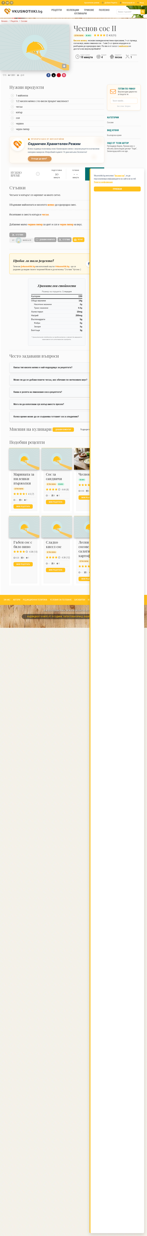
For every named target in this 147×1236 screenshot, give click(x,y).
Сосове (110, 122)
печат (80, 240)
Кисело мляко (80, 40)
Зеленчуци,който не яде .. (118, 151)
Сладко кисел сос (53, 544)
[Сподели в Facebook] (48, 75)
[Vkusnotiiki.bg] (11, 3)
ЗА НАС (7, 599)
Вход (141, 3)
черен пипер (66, 224)
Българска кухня (114, 135)
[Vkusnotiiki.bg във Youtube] (7, 3)
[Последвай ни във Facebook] (89, 264)
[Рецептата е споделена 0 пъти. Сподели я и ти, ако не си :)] (18, 75)
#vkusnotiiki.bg (62, 266)
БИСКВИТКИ (79, 599)
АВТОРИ (16, 599)
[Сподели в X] (54, 75)
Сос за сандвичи (54, 476)
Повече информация (103, 182)
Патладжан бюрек (114, 146)
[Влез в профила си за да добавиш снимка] (64, 66)
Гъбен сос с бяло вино (22, 544)
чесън (45, 214)
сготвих (19, 235)
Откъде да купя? (39, 159)
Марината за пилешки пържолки (23, 478)
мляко (51, 204)
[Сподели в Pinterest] (59, 75)
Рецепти (56, 9)
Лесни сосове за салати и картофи (86, 549)
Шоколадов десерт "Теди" (125, 148)
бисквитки (119, 175)
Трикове (89, 9)
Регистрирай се (128, 3)
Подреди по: (85, 429)
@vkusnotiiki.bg (28, 266)
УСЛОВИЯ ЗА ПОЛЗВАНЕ (61, 599)
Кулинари (80, 13)
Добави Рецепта (110, 3)
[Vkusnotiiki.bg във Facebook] (3, 3)
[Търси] (143, 11)
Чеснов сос (87, 474)
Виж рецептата (23, 506)
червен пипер (35, 224)
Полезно (104, 9)
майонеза (123, 46)
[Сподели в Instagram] (64, 75)
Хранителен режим (91, 3)
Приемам (117, 189)
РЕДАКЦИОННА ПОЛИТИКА (35, 599)
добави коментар (63, 430)
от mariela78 (21, 240)
